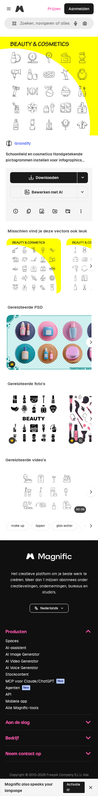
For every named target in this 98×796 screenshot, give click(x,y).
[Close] (90, 787)
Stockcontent (17, 674)
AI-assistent (15, 647)
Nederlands (49, 608)
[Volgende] (91, 265)
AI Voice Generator (21, 667)
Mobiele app (16, 701)
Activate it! (73, 787)
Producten (16, 631)
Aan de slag (17, 722)
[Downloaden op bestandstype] (82, 177)
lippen (40, 526)
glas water (64, 526)
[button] (49, 608)
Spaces (12, 640)
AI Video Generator (21, 661)
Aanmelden (79, 8)
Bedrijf (12, 738)
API (8, 694)
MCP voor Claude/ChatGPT (34, 681)
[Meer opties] (80, 211)
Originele (35, 47)
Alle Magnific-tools (21, 707)
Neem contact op (23, 753)
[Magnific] (49, 557)
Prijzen (54, 8)
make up (17, 526)
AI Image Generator (22, 654)
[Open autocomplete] (12, 23)
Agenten (17, 687)
